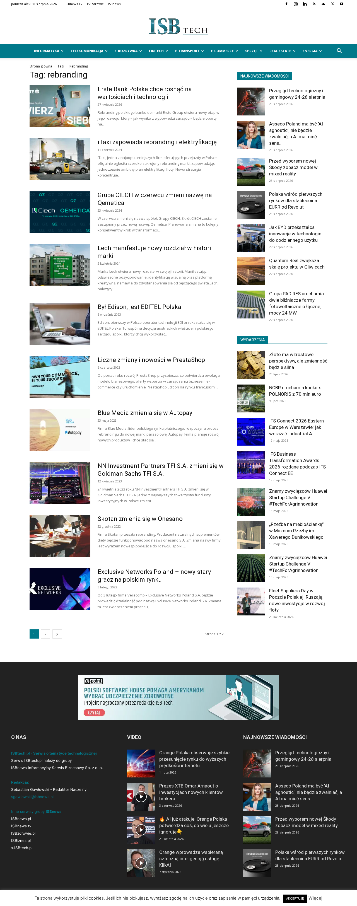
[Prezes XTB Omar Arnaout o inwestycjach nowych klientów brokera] (141, 797)
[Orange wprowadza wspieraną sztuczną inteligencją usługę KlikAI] (141, 863)
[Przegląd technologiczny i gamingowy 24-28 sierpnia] (251, 101)
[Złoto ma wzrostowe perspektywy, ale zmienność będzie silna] (251, 365)
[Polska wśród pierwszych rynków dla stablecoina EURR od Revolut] (251, 205)
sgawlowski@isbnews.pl (32, 796)
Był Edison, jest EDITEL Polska (139, 306)
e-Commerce (222, 51)
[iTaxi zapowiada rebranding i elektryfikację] (60, 159)
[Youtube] (341, 4)
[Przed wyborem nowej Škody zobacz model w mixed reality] (251, 172)
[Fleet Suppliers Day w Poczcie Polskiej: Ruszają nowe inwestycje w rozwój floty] (251, 601)
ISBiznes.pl (21, 840)
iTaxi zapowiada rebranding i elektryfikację (157, 142)
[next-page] (57, 634)
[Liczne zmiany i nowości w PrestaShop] (60, 377)
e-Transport (187, 51)
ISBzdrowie (95, 4)
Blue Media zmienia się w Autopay (145, 412)
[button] (339, 51)
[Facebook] (286, 4)
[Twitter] (332, 4)
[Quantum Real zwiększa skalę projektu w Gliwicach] (251, 271)
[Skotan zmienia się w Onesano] (60, 536)
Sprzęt (251, 51)
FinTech (156, 51)
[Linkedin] (305, 4)
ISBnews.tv (21, 826)
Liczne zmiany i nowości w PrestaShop (151, 359)
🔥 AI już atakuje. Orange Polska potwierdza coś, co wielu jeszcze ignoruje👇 (194, 825)
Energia (310, 51)
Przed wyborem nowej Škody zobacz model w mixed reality (293, 167)
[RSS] (314, 4)
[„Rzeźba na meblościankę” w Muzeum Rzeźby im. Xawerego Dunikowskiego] (251, 535)
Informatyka (46, 51)
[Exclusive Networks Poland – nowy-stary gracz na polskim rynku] (60, 589)
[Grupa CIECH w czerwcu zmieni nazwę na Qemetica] (60, 212)
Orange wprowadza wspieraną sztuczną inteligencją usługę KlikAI (191, 858)
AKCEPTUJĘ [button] (295, 898)
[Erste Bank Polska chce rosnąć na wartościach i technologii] (60, 106)
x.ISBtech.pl (21, 847)
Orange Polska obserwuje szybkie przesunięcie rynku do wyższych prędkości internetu (194, 759)
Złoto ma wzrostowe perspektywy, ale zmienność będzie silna (298, 361)
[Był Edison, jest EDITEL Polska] (60, 324)
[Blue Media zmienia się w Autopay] (60, 430)
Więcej (315, 898)
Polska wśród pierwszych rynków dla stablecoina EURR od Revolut (295, 200)
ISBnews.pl (21, 818)
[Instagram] (295, 4)
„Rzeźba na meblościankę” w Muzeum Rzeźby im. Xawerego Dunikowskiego (296, 530)
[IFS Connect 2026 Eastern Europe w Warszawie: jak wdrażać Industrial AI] (251, 432)
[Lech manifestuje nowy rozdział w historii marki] (60, 265)
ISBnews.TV (74, 4)
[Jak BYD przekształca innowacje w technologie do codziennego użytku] (251, 238)
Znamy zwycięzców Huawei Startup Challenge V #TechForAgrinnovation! (298, 497)
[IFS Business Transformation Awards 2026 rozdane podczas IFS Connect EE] (251, 465)
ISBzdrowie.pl (23, 833)
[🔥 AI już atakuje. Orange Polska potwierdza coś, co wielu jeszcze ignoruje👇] (141, 830)
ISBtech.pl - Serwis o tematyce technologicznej (54, 753)
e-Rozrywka (126, 51)
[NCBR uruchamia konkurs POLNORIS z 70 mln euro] (251, 398)
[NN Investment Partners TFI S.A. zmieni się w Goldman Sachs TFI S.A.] (60, 483)
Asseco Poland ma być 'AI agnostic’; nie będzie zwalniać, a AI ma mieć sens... (308, 792)
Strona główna (41, 66)
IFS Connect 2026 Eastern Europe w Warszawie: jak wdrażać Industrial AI (296, 427)
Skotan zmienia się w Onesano (140, 518)
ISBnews (114, 4)
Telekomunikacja (87, 51)
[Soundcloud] (323, 4)
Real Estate (280, 51)
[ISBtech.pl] (178, 26)
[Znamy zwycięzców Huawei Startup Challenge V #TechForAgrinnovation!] (251, 502)
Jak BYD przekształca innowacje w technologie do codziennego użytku (295, 233)
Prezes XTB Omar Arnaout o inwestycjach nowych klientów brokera (191, 792)
